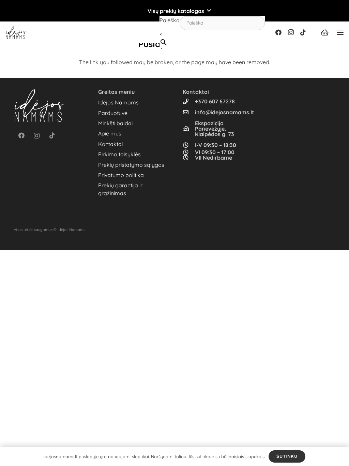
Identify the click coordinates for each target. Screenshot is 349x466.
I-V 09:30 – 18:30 (215, 145)
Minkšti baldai (115, 123)
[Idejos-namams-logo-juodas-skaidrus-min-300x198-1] (15, 32)
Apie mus (109, 133)
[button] (174, 10)
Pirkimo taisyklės (119, 154)
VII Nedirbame (213, 157)
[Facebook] (278, 32)
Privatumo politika (121, 175)
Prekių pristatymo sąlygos (131, 164)
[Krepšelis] (324, 32)
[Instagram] (291, 32)
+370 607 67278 (215, 101)
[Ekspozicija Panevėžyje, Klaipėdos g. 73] (189, 128)
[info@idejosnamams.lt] (189, 112)
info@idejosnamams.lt (224, 112)
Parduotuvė (112, 113)
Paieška (170, 20)
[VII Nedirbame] (189, 157)
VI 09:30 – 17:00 (214, 152)
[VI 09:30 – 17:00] (189, 152)
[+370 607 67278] (189, 101)
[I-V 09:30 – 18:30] (189, 145)
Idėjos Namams (118, 102)
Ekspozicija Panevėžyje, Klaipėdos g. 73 (214, 128)
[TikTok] (303, 32)
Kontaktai (110, 144)
